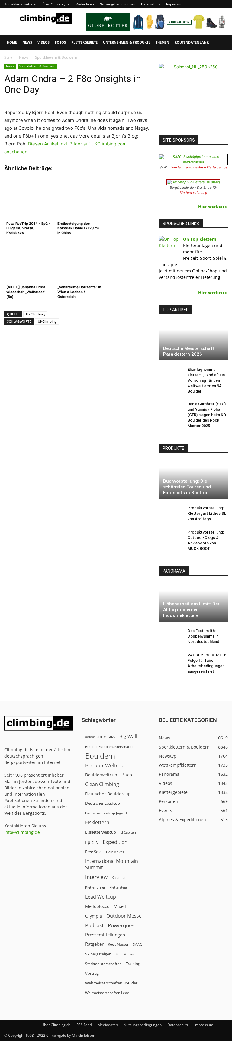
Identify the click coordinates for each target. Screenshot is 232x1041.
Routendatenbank (192, 42)
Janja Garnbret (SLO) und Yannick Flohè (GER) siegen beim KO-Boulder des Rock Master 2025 (207, 415)
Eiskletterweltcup (100, 832)
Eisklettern (97, 822)
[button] (220, 42)
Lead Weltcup (100, 897)
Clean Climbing (102, 784)
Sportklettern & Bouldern (37, 66)
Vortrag (92, 973)
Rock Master (118, 944)
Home (12, 42)
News (27, 42)
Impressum (174, 4)
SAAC (137, 944)
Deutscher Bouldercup (108, 794)
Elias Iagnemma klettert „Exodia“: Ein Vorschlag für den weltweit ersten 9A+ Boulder (206, 380)
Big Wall (128, 736)
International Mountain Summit (111, 864)
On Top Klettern (199, 239)
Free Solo (93, 851)
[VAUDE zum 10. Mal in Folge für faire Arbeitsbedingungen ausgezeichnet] (171, 661)
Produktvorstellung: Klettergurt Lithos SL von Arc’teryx (207, 513)
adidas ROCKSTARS (100, 737)
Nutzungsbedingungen (117, 4)
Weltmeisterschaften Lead (107, 992)
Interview (96, 877)
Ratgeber (94, 944)
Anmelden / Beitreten (20, 4)
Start (8, 57)
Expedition (115, 842)
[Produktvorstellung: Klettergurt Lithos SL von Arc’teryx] (171, 514)
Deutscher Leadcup (102, 803)
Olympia (93, 916)
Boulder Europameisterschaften (109, 746)
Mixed (120, 906)
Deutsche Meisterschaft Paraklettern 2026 (188, 351)
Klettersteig (118, 887)
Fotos (60, 42)
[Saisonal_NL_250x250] (193, 98)
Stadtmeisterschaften (103, 963)
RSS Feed (84, 1024)
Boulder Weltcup (104, 765)
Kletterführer (95, 887)
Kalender (119, 877)
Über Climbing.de (55, 4)
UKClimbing (35, 314)
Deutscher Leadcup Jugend (106, 813)
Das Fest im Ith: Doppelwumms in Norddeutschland (203, 636)
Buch (126, 775)
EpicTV (91, 842)
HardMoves (115, 852)
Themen (162, 42)
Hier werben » (213, 206)
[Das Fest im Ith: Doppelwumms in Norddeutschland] (171, 637)
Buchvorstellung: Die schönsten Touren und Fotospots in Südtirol (187, 486)
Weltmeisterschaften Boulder (111, 983)
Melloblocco (97, 906)
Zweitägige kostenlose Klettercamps (198, 167)
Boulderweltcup (101, 775)
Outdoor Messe (124, 916)
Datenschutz (150, 4)
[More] (153, 347)
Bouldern (100, 756)
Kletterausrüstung (193, 193)
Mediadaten (84, 4)
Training (133, 963)
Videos (43, 42)
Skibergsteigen (98, 954)
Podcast (94, 925)
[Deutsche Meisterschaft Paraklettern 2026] (193, 341)
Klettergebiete (84, 42)
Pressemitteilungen (105, 935)
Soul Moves (125, 954)
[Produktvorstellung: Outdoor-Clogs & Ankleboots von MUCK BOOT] (171, 538)
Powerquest (122, 925)
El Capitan (128, 832)
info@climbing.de (22, 832)
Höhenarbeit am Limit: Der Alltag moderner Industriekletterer (191, 609)
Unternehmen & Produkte (126, 42)
